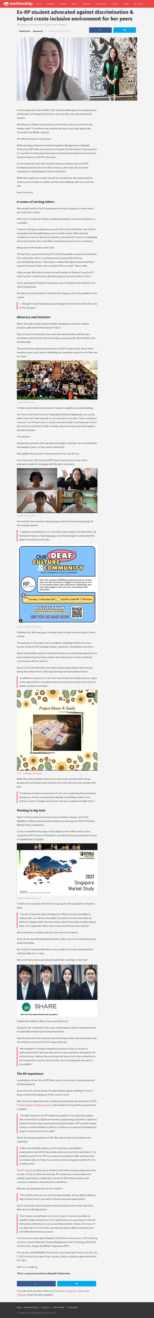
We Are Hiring (58, 1307)
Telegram (22, 1295)
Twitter (81, 1291)
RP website (27, 1170)
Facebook (60, 1291)
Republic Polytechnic (33, 773)
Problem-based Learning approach (34, 1105)
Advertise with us (32, 1307)
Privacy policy (72, 1307)
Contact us (46, 1307)
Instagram (71, 1291)
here (80, 1238)
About (19, 1307)
